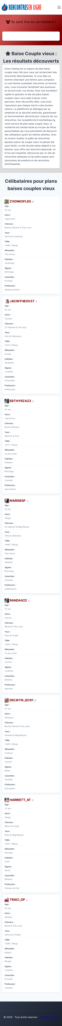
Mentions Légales (48, 1017)
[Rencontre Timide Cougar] (33, 401)
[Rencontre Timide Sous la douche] (27, 899)
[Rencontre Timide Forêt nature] (36, 301)
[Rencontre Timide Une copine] (33, 800)
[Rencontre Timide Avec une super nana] (29, 600)
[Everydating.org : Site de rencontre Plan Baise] (21, 7)
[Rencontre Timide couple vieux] (33, 201)
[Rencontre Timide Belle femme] (27, 500)
